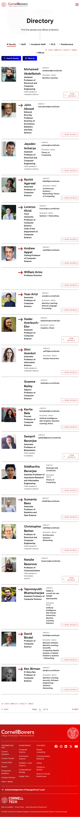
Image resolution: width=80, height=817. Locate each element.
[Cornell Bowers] (14, 4)
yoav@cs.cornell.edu (50, 296)
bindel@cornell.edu (51, 635)
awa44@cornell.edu (51, 250)
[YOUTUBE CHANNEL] (76, 747)
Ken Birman (32, 669)
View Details (72, 95)
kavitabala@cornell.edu (49, 411)
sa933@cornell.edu (51, 351)
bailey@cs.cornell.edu (50, 383)
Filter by (31, 58)
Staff (23, 44)
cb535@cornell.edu (51, 528)
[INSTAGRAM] (61, 747)
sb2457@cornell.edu (50, 501)
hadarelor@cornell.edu (50, 320)
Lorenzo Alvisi (29, 209)
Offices (40, 52)
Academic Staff (38, 44)
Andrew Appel (29, 250)
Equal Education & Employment (36, 807)
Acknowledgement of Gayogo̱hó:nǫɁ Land (25, 789)
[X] (70, 747)
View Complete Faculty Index (18, 704)
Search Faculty (13, 58)
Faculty (12, 44)
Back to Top (73, 702)
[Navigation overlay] (77, 4)
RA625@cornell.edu (51, 181)
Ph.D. (53, 44)
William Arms (33, 272)
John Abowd (29, 107)
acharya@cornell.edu (50, 145)
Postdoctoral (67, 44)
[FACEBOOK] (56, 747)
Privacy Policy (19, 807)
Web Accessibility (7, 807)
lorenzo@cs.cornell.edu (49, 208)
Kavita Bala (28, 411)
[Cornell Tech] (12, 800)
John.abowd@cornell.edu (48, 106)
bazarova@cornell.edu (50, 561)
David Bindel (28, 635)
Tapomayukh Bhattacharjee (34, 591)
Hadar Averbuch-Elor (31, 322)
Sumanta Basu (30, 501)
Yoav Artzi (31, 294)
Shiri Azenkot (30, 351)
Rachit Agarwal (30, 181)
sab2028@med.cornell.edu (49, 438)
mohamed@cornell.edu (52, 70)
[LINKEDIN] (66, 747)
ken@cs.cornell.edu (51, 670)
